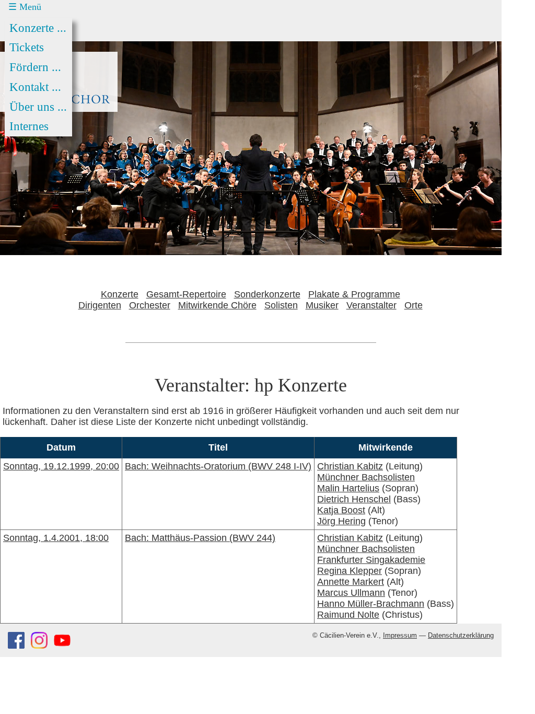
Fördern (35, 67)
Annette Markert (350, 582)
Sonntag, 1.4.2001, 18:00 (56, 538)
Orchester (149, 305)
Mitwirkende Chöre (217, 305)
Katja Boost (341, 510)
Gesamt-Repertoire (186, 294)
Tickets (26, 47)
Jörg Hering (341, 521)
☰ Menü (24, 7)
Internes (29, 126)
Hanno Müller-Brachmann (370, 603)
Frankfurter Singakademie (371, 560)
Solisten (281, 305)
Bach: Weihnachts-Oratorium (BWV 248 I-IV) (218, 466)
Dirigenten (99, 305)
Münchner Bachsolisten (366, 477)
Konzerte (37, 27)
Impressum (400, 635)
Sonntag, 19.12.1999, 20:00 (61, 466)
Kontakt (35, 87)
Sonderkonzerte (267, 294)
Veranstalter (371, 305)
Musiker (322, 305)
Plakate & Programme (354, 294)
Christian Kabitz (350, 466)
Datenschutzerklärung (461, 635)
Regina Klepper (349, 571)
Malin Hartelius (348, 488)
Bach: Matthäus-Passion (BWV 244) (200, 538)
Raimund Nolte (348, 614)
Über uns (38, 106)
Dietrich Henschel (354, 499)
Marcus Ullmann (351, 593)
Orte (413, 305)
